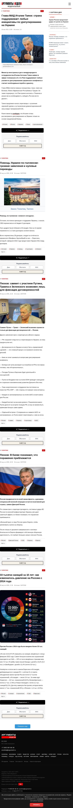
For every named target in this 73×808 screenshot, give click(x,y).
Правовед (4, 756)
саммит (10, 420)
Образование (34, 756)
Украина (20, 124)
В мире (19, 754)
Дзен (9, 141)
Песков (3, 420)
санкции (11, 693)
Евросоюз (36, 693)
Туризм (59, 754)
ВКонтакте (22, 141)
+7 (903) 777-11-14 (17, 791)
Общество (26, 754)
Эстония (3, 249)
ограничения (20, 693)
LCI (21, 29)
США (29, 693)
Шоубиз (32, 754)
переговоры (28, 420)
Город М (11, 756)
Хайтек (47, 756)
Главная (11, 761)
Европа (37, 540)
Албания (38, 249)
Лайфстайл (52, 754)
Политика (6, 11)
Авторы (26, 761)
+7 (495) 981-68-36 (8, 747)
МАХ (35, 141)
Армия (42, 756)
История (26, 756)
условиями (40, 799)
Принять (36, 805)
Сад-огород (18, 756)
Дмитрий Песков (13, 540)
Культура (66, 754)
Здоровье (44, 754)
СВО (22, 540)
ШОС (36, 420)
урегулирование (37, 124)
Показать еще (22, 726)
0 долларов (28, 249)
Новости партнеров (35, 761)
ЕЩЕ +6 (3, 251)
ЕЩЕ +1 (3, 423)
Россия (12, 124)
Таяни (28, 124)
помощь (20, 249)
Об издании (5, 761)
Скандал (53, 756)
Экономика (12, 754)
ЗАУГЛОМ (23, 173)
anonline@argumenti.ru (9, 750)
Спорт (38, 754)
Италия (4, 124)
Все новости (19, 761)
